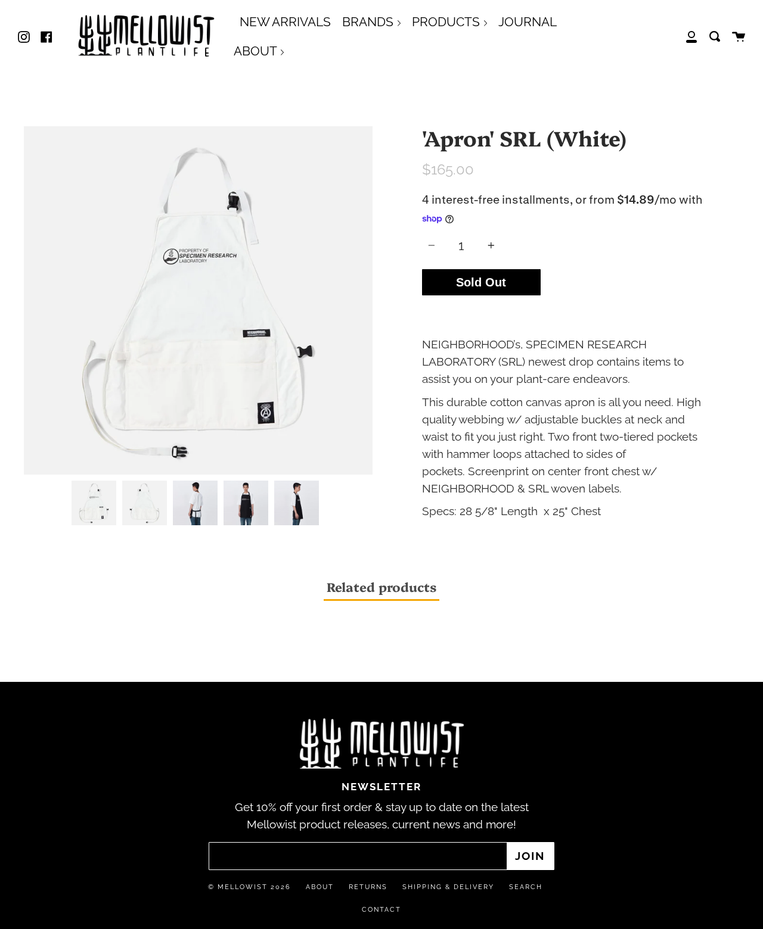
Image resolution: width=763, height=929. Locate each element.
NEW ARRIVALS (285, 21)
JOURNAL (527, 21)
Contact (381, 910)
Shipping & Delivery (448, 887)
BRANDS (369, 21)
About (320, 887)
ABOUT (257, 50)
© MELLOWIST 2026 (249, 887)
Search (525, 887)
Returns (368, 887)
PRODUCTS (447, 21)
